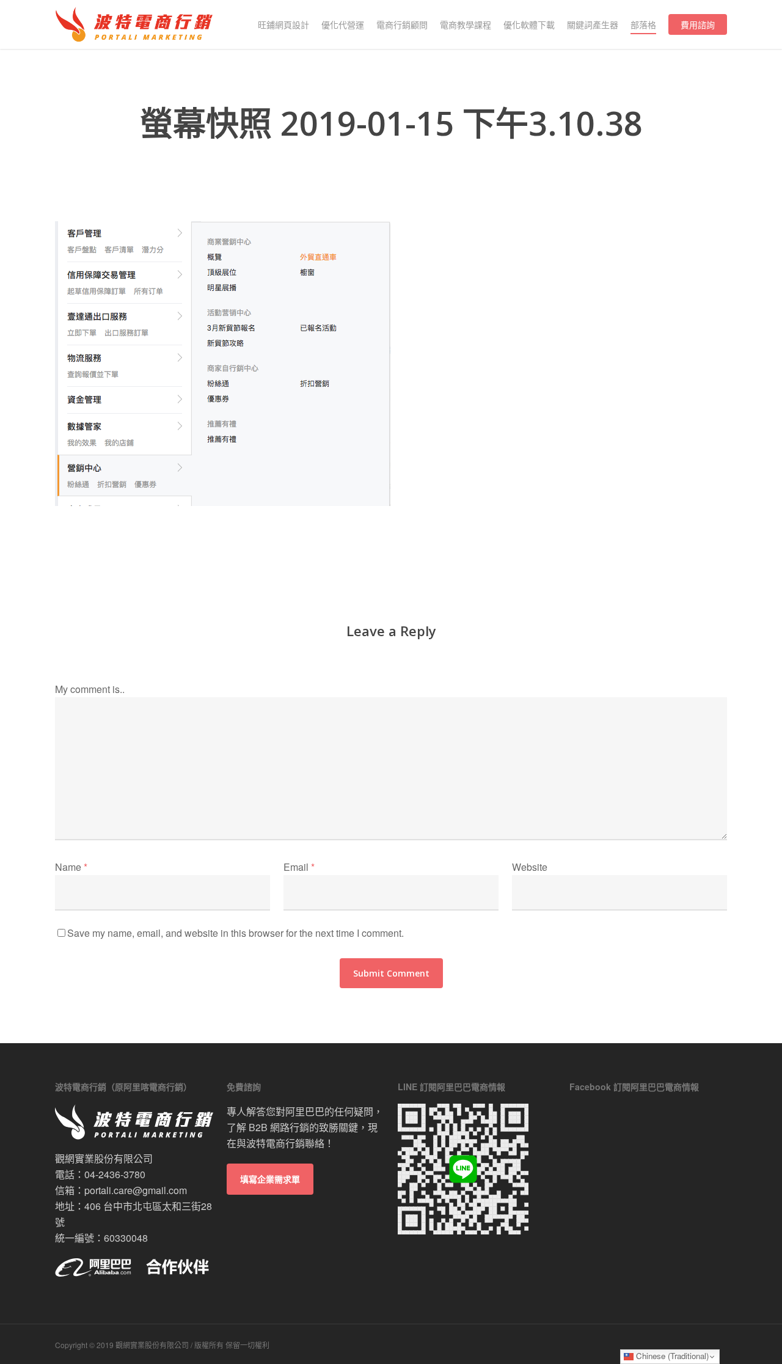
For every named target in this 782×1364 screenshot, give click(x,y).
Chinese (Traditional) (671, 1356)
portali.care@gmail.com (135, 1190)
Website (529, 867)
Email (299, 867)
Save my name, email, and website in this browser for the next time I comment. (235, 933)
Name (71, 867)
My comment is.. (90, 689)
